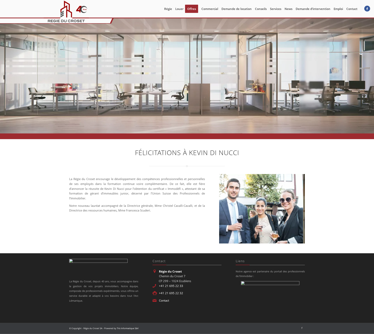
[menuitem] (168, 9)
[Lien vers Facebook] (367, 9)
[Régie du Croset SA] (66, 11)
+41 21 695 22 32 (171, 293)
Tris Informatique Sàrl (127, 328)
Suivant (296, 209)
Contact (164, 300)
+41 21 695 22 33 (171, 286)
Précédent (228, 209)
